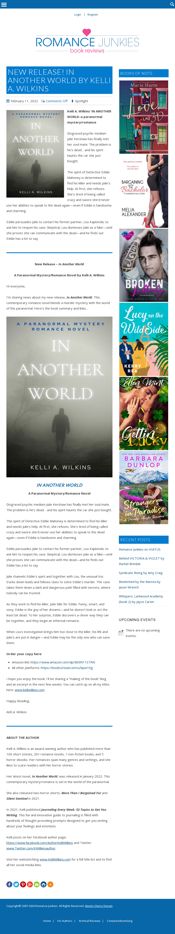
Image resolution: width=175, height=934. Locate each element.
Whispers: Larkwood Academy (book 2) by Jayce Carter (141, 599)
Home (47, 921)
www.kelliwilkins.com (30, 690)
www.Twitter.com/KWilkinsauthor (30, 848)
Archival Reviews (90, 921)
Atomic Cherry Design (98, 906)
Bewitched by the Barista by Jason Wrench (139, 584)
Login (77, 14)
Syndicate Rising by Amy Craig (141, 573)
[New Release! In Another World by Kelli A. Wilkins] (35, 153)
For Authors (64, 921)
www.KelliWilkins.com (55, 859)
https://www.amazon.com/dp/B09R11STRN (63, 662)
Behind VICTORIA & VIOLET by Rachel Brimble (141, 561)
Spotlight (81, 101)
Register (93, 14)
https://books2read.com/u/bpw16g (67, 668)
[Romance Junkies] (87, 40)
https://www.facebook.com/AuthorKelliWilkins (39, 843)
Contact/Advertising (119, 921)
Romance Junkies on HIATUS (139, 549)
